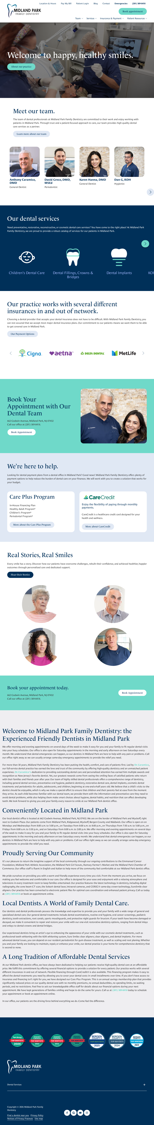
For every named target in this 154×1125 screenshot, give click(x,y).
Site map (39, 1118)
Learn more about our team (31, 134)
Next (150, 192)
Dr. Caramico (141, 765)
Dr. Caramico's (23, 772)
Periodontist (51, 187)
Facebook (67, 1113)
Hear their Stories (20, 574)
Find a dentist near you (18, 1115)
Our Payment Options (22, 333)
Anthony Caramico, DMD (22, 181)
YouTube (80, 1113)
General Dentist (18, 187)
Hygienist (119, 183)
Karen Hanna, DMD (92, 179)
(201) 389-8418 (32, 424)
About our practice (21, 66)
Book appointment (133, 11)
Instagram (87, 1113)
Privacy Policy (37, 1115)
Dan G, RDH (122, 179)
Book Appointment (21, 432)
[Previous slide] (10, 353)
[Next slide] (143, 353)
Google (74, 1113)
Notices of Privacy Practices (20, 1118)
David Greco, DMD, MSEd (57, 181)
